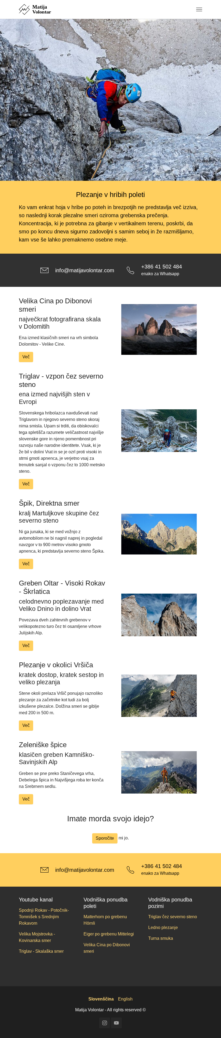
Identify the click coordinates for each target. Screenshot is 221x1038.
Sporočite (105, 838)
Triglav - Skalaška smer (41, 951)
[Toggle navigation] (199, 9)
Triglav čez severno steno (172, 916)
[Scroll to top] (209, 1026)
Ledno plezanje (163, 927)
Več (26, 357)
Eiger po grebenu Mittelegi (109, 934)
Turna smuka (160, 938)
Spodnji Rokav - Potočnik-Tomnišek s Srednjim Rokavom (44, 916)
